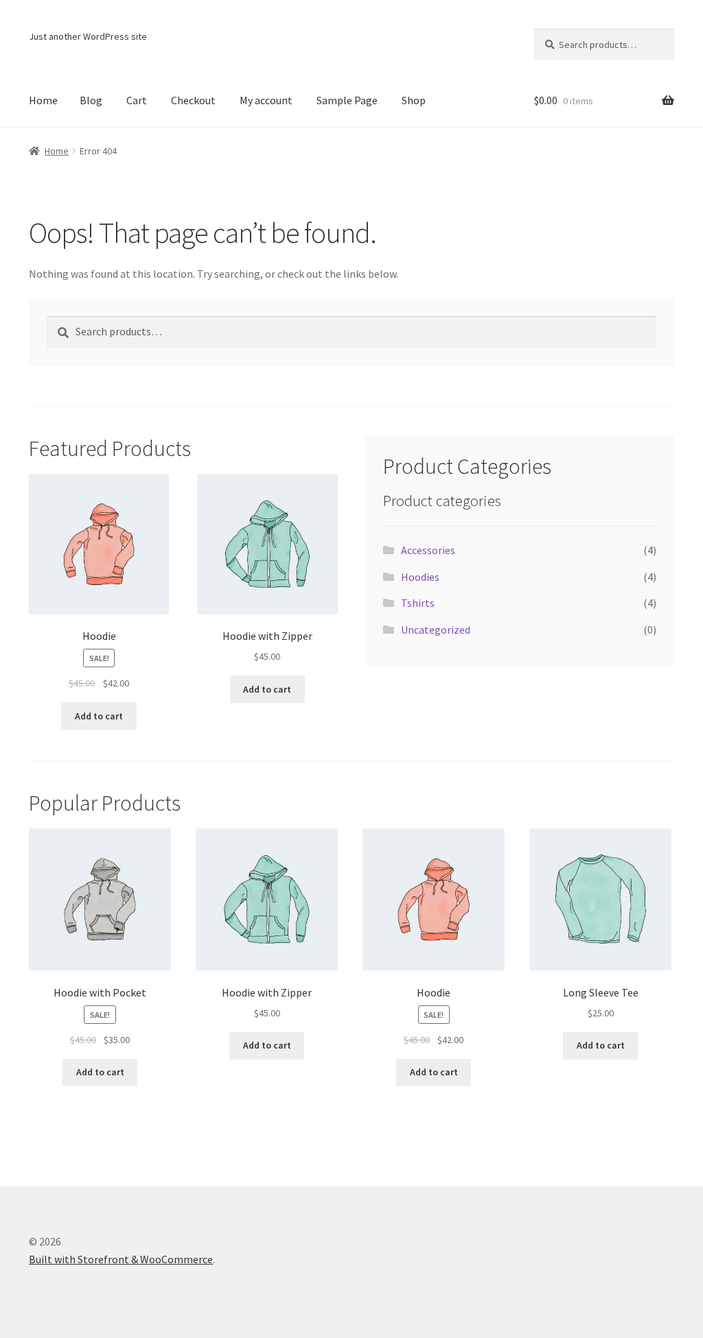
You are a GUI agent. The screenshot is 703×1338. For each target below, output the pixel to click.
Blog (91, 100)
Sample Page (347, 100)
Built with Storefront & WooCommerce (121, 1259)
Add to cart (99, 716)
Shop (414, 100)
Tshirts (418, 603)
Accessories (428, 550)
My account (266, 100)
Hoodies (420, 577)
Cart (136, 100)
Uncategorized (435, 629)
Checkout (193, 100)
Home (43, 100)
